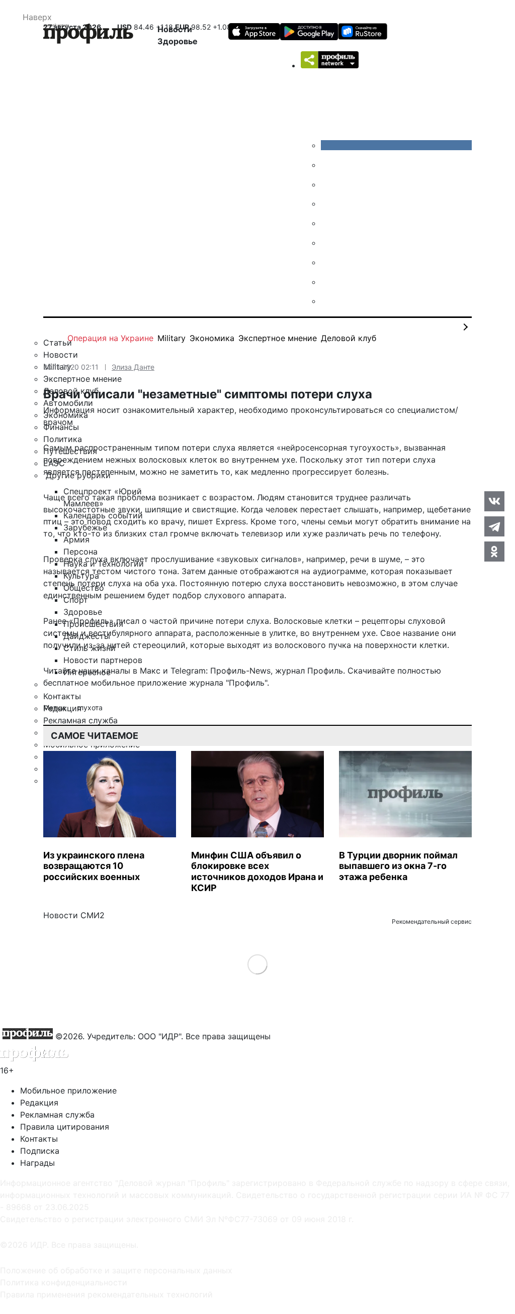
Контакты (39, 1139)
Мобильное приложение (68, 1090)
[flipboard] (328, 301)
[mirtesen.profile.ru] (328, 203)
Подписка (39, 1151)
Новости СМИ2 (74, 915)
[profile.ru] (328, 282)
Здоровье (177, 41)
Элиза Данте (133, 367)
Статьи (57, 343)
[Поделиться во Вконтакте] (494, 501)
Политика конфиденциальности (63, 1282)
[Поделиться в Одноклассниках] (494, 551)
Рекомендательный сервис (432, 921)
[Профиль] (88, 35)
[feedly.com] (328, 262)
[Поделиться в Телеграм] (494, 526)
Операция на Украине (110, 338)
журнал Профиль (309, 671)
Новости (174, 29)
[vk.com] (396, 145)
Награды (37, 1163)
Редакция (39, 1103)
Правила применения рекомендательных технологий (106, 1294)
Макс (150, 671)
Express (231, 521)
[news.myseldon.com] (328, 223)
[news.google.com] (328, 243)
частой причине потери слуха (209, 621)
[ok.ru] (328, 165)
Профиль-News (240, 671)
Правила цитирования (64, 1127)
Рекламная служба (57, 1115)
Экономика (212, 338)
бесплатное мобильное (89, 683)
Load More (258, 964)
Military (171, 338)
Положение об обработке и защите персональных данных (116, 1270)
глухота (90, 707)
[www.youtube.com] (328, 184)
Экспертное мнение (277, 338)
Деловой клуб (348, 338)
